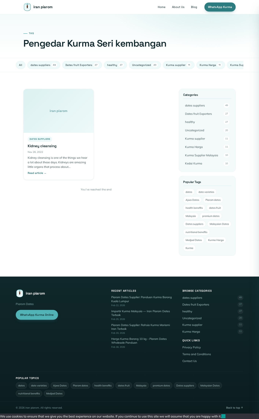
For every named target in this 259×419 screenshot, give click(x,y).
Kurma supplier (178, 65)
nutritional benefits (196, 232)
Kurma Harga (210, 65)
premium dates (210, 215)
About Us (178, 7)
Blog (194, 7)
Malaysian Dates (219, 223)
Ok (223, 416)
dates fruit (215, 207)
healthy (114, 65)
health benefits (194, 207)
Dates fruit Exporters (81, 65)
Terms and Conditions (196, 354)
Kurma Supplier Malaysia (206, 155)
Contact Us (189, 361)
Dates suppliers (194, 223)
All (20, 65)
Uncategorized (144, 65)
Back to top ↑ (234, 407)
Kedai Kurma (206, 163)
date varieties (206, 191)
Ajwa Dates (192, 199)
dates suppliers (43, 65)
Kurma (189, 247)
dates (189, 191)
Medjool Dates (194, 240)
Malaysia (191, 215)
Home (162, 7)
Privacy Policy (191, 347)
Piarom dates (213, 199)
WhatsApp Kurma (220, 7)
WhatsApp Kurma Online (37, 315)
